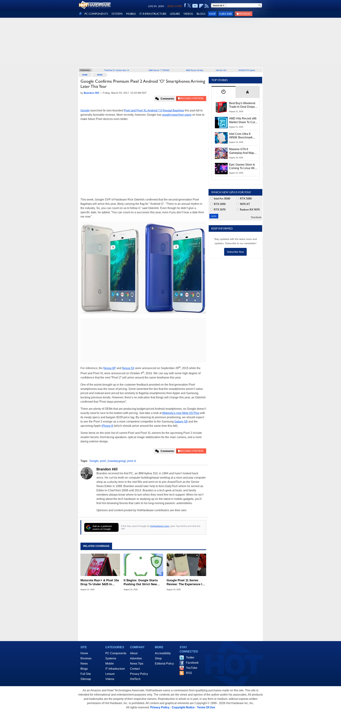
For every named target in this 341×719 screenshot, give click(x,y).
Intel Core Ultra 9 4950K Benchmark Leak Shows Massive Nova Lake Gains (242, 135)
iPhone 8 (107, 425)
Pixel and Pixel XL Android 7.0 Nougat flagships (154, 110)
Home (84, 653)
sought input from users (176, 114)
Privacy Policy (139, 673)
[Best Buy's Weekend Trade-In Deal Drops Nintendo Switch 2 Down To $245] (221, 107)
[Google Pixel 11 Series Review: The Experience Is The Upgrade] (186, 565)
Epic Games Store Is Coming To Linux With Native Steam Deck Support (243, 166)
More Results (256, 217)
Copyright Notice (183, 707)
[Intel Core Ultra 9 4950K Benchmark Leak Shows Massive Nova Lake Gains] (221, 138)
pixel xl (131, 460)
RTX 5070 (219, 209)
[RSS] (207, 6)
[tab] (223, 92)
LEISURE (175, 13)
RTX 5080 (245, 198)
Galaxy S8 (181, 421)
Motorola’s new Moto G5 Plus (180, 413)
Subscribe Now (235, 251)
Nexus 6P (109, 368)
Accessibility (163, 653)
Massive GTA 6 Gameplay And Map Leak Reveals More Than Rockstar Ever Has (241, 151)
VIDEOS (188, 13)
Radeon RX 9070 (249, 209)
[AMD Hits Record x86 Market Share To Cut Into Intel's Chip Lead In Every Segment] (221, 122)
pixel (103, 460)
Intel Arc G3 (221, 70)
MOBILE (131, 13)
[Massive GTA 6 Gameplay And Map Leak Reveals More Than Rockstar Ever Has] (221, 153)
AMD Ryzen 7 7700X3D (159, 70)
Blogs (84, 668)
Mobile (109, 663)
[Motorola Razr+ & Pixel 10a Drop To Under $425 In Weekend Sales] (100, 565)
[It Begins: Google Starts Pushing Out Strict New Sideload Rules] (143, 565)
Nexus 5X (128, 368)
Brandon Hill (107, 469)
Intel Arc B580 (221, 198)
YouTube (191, 667)
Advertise (136, 658)
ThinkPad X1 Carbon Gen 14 (116, 70)
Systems (110, 658)
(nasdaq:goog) (116, 460)
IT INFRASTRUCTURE (152, 13)
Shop (212, 13)
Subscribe (225, 13)
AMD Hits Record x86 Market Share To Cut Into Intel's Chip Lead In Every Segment (242, 120)
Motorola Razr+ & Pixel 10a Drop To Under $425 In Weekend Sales (99, 582)
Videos (109, 678)
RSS (189, 672)
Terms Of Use (206, 707)
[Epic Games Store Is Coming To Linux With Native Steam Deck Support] (221, 168)
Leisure (110, 673)
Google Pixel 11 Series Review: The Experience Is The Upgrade (185, 582)
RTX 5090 (219, 204)
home (85, 75)
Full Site (85, 673)
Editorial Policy (164, 663)
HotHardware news (159, 526)
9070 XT (244, 204)
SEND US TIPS (174, 6)
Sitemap (85, 678)
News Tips (136, 663)
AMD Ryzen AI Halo (194, 70)
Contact (135, 668)
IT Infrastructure (115, 668)
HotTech (135, 678)
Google (85, 110)
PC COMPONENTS (96, 13)
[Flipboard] (201, 6)
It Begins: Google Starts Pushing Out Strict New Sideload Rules (141, 582)
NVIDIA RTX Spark (247, 70)
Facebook (192, 662)
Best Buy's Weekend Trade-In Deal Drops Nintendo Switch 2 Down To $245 (242, 105)
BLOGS (201, 13)
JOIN (161, 6)
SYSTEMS (117, 13)
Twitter (190, 657)
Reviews (85, 658)
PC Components (115, 653)
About (133, 653)
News (99, 75)
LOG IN (152, 6)
